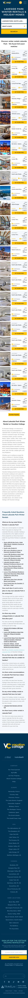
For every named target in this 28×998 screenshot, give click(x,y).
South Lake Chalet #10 (16, 265)
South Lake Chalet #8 (16, 295)
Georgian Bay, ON (14, 868)
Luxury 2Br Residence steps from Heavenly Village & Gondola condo (16, 68)
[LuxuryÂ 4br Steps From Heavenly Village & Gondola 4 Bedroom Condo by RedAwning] (5, 87)
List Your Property (14, 775)
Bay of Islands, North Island (14, 916)
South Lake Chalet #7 (16, 280)
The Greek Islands (14, 815)
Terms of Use (19, 965)
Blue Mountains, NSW (14, 911)
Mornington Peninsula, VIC (14, 908)
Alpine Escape (15, 204)
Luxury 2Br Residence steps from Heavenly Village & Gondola (16, 159)
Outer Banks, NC (14, 843)
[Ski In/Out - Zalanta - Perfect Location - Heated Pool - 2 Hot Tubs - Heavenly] (5, 389)
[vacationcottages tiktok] (13, 982)
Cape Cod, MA (14, 834)
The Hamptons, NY (14, 831)
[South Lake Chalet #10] (5, 268)
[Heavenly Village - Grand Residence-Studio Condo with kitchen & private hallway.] (5, 102)
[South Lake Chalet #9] (5, 344)
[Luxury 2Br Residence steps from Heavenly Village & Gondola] (5, 163)
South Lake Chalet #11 (16, 370)
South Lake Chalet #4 (16, 310)
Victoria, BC (14, 892)
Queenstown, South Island (14, 919)
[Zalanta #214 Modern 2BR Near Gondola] (5, 57)
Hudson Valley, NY (14, 846)
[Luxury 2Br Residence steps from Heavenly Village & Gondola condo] (5, 72)
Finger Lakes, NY (14, 849)
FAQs (14, 781)
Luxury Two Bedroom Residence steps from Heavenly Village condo (16, 234)
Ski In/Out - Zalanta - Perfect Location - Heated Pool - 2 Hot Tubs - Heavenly (17, 385)
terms (15, 990)
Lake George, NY (14, 852)
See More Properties (14, 414)
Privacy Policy (9, 965)
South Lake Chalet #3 (16, 355)
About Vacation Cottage (14, 778)
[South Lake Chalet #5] (5, 329)
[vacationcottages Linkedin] (23, 982)
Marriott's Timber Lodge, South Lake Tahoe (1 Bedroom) (17, 400)
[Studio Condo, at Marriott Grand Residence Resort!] (5, 253)
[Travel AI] (8, 986)
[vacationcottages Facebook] (4, 982)
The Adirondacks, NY (13, 828)
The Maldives (14, 925)
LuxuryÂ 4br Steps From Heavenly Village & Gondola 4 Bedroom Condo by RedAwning (16, 83)
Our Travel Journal (14, 769)
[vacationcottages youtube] (18, 982)
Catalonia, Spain (14, 812)
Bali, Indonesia (14, 922)
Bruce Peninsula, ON (14, 889)
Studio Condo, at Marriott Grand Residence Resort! (16, 249)
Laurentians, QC (14, 874)
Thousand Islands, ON (14, 877)
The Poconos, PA (14, 840)
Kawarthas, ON (14, 886)
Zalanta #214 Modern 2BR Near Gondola (16, 53)
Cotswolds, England (14, 803)
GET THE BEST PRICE (19, 61)
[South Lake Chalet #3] (5, 359)
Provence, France (14, 797)
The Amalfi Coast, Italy (14, 818)
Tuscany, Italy (14, 794)
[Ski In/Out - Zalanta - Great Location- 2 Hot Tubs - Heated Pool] (5, 148)
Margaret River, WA (14, 905)
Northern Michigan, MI (14, 855)
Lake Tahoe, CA (14, 837)
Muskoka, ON (14, 865)
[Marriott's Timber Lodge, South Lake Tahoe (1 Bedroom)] (5, 404)
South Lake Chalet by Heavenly (16, 174)
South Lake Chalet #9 (16, 340)
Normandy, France (14, 791)
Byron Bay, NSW (14, 902)
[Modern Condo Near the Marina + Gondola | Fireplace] (5, 132)
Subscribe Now (14, 957)
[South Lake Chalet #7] (5, 284)
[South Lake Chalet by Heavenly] (5, 178)
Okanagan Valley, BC (14, 871)
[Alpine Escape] (5, 208)
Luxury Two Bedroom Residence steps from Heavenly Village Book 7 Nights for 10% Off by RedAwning (17, 219)
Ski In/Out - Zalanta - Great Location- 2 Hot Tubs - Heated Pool (17, 144)
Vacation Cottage (10, 993)
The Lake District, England (14, 800)
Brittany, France (14, 806)
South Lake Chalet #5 (16, 325)
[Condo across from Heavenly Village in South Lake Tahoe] (5, 193)
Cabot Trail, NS (14, 880)
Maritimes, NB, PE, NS (14, 883)
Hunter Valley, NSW (14, 914)
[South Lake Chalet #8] (5, 299)
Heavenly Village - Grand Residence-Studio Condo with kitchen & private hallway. (16, 98)
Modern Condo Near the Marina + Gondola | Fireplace (17, 129)
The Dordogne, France (14, 809)
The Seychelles (14, 928)
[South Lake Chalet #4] (5, 314)
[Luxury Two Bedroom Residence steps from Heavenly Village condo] (5, 238)
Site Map (21, 990)
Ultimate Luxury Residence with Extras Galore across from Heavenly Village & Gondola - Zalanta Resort (16, 113)
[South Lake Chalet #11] (5, 374)
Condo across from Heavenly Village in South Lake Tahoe (17, 189)
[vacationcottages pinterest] (9, 982)
